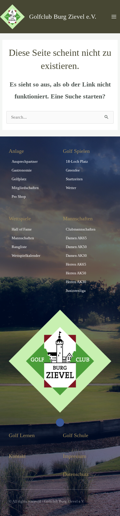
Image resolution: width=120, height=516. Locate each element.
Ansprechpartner (25, 161)
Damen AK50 (76, 247)
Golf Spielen (76, 151)
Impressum (74, 456)
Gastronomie (22, 170)
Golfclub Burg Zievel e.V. (62, 16)
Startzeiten (74, 179)
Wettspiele (20, 218)
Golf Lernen (22, 435)
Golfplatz (19, 179)
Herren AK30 (76, 282)
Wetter (71, 188)
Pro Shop (19, 196)
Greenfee (73, 170)
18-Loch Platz (77, 161)
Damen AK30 (76, 255)
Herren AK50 (76, 273)
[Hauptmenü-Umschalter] (114, 17)
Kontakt (17, 456)
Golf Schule (75, 435)
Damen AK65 (76, 238)
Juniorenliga (76, 290)
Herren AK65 (76, 264)
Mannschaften (23, 238)
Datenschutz (76, 474)
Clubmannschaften (81, 229)
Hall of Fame (22, 229)
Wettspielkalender (26, 255)
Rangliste (19, 247)
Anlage (16, 151)
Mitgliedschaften (25, 188)
